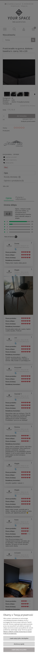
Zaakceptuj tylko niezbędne (19, 638)
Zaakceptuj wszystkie (19, 650)
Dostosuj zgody (19, 644)
